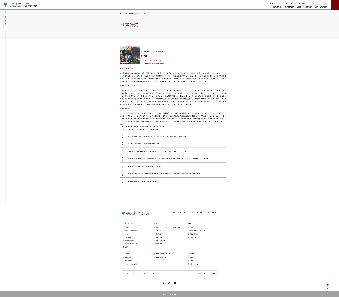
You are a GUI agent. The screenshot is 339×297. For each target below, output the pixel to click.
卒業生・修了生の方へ (305, 7)
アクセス (151, 273)
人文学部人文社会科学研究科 (30, 4)
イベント (133, 273)
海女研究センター (193, 237)
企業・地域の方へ (321, 7)
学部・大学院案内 (129, 13)
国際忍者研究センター (194, 234)
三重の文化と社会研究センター (197, 231)
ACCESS (281, 3)
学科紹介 (138, 13)
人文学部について (128, 227)
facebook (169, 283)
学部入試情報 (127, 257)
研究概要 (190, 227)
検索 (325, 3)
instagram (175, 283)
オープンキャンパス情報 (130, 264)
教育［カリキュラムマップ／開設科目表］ (168, 227)
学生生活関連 (159, 244)
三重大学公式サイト (301, 3)
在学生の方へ (290, 7)
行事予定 (158, 231)
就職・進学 (159, 237)
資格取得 (158, 234)
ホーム (121, 13)
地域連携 (190, 257)
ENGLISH (289, 3)
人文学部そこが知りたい (130, 231)
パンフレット (127, 234)
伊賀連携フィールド (194, 264)
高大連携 (190, 261)
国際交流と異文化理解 (162, 257)
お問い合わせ (143, 273)
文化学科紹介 (127, 237)
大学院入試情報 (127, 261)
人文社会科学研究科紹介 (130, 244)
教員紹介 (125, 247)
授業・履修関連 (160, 240)
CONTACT (273, 3)
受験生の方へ (278, 7)
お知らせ (125, 273)
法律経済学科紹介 (128, 240)
